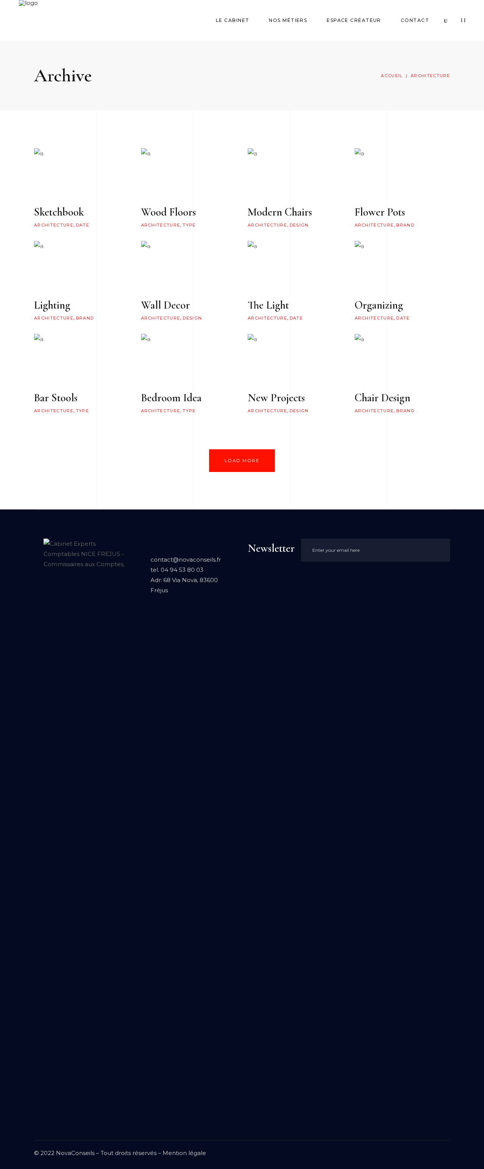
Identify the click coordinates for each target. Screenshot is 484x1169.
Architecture (53, 225)
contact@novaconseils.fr (185, 559)
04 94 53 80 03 (182, 569)
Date (82, 225)
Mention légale (184, 1153)
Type (189, 225)
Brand (405, 225)
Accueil (391, 75)
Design (299, 225)
